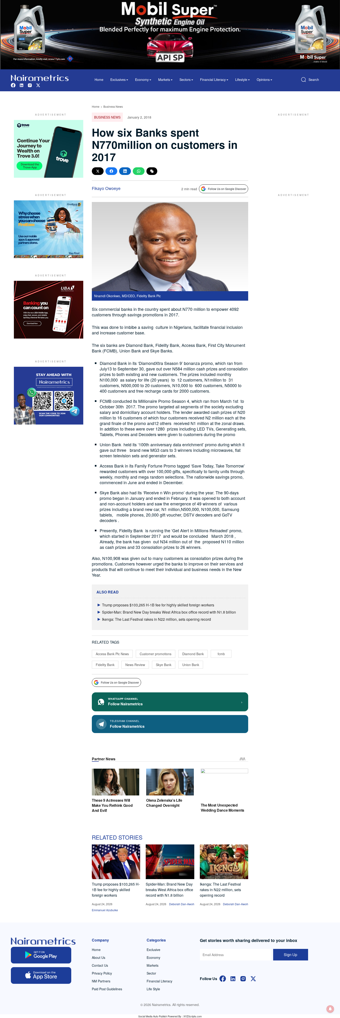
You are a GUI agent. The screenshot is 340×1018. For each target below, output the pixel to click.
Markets (152, 965)
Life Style (153, 989)
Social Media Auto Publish (152, 1016)
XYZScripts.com (192, 1016)
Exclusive (153, 949)
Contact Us (100, 965)
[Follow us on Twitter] (38, 84)
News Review (135, 664)
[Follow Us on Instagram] (243, 978)
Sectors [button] (185, 79)
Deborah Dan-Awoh (181, 904)
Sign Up (290, 954)
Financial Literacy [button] (213, 79)
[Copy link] (151, 171)
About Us (98, 957)
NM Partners (101, 981)
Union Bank (190, 664)
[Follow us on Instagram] (30, 84)
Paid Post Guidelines (107, 989)
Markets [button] (164, 79)
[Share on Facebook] (111, 171)
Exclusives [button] (118, 79)
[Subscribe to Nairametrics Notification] (330, 1009)
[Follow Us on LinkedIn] (233, 978)
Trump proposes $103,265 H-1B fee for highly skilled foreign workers (158, 605)
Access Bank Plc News (112, 653)
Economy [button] (142, 79)
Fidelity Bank (105, 664)
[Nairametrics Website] (40, 77)
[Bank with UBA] (48, 310)
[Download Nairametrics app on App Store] (41, 975)
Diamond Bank (193, 653)
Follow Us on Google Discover (227, 189)
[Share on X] (98, 171)
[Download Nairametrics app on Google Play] (41, 955)
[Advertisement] (291, 149)
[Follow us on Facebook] (13, 84)
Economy (153, 957)
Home (99, 79)
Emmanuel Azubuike (105, 910)
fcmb (221, 653)
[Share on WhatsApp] (139, 171)
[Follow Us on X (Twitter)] (253, 978)
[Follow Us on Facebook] (222, 978)
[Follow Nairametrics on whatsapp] (48, 396)
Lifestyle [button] (241, 79)
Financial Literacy (159, 981)
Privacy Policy (102, 973)
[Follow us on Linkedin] (21, 84)
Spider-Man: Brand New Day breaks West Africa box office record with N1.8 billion (169, 612)
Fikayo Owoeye (106, 188)
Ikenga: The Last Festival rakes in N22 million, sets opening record (156, 619)
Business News (113, 106)
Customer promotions (155, 653)
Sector (151, 973)
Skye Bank (163, 664)
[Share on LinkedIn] (125, 171)
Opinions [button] (263, 79)
